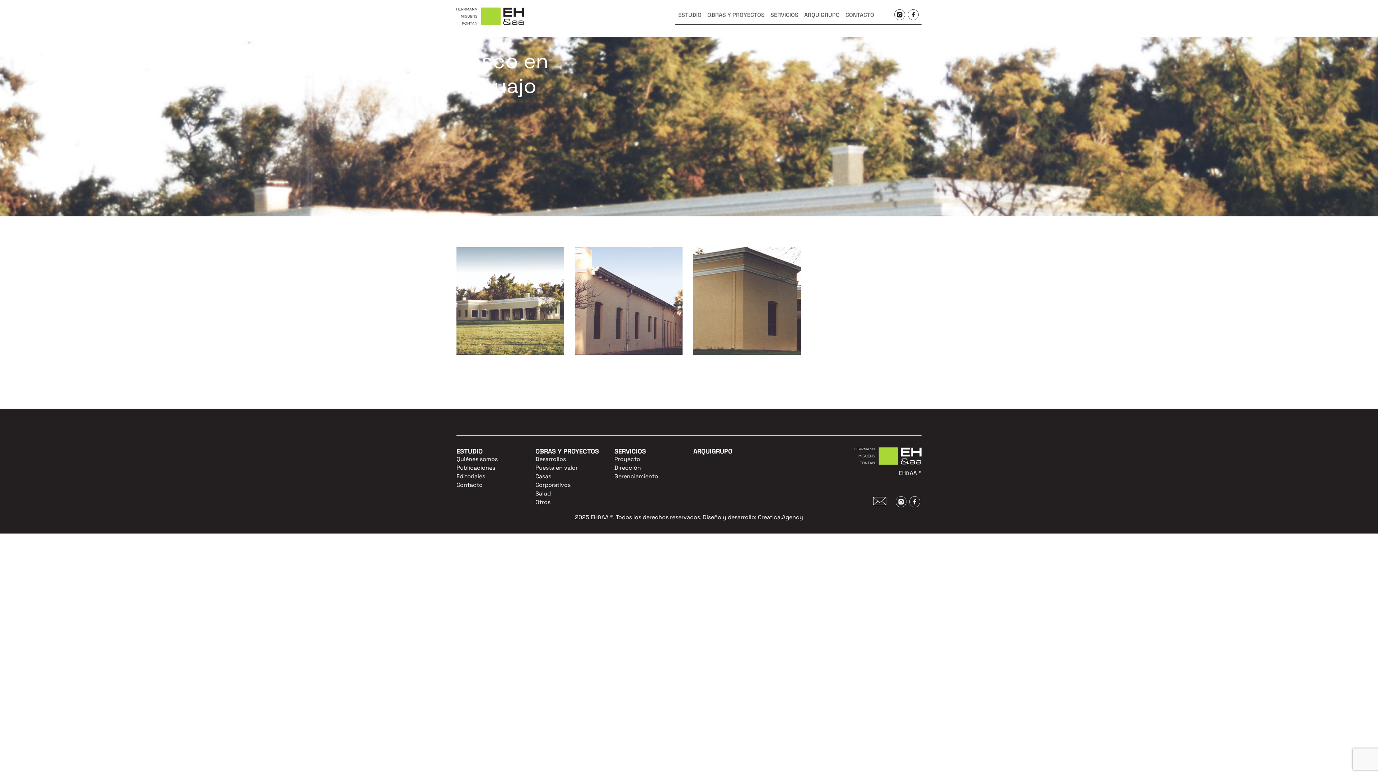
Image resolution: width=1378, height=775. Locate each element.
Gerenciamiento (636, 476)
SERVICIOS (784, 15)
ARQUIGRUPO (822, 15)
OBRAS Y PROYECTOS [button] (736, 15)
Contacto (469, 485)
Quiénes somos (477, 459)
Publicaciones (475, 467)
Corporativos (553, 485)
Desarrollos (550, 459)
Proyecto (627, 459)
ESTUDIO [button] (690, 15)
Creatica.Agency (780, 517)
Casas (543, 476)
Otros (542, 502)
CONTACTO (859, 15)
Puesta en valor (556, 467)
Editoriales (470, 476)
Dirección (627, 467)
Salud (543, 493)
